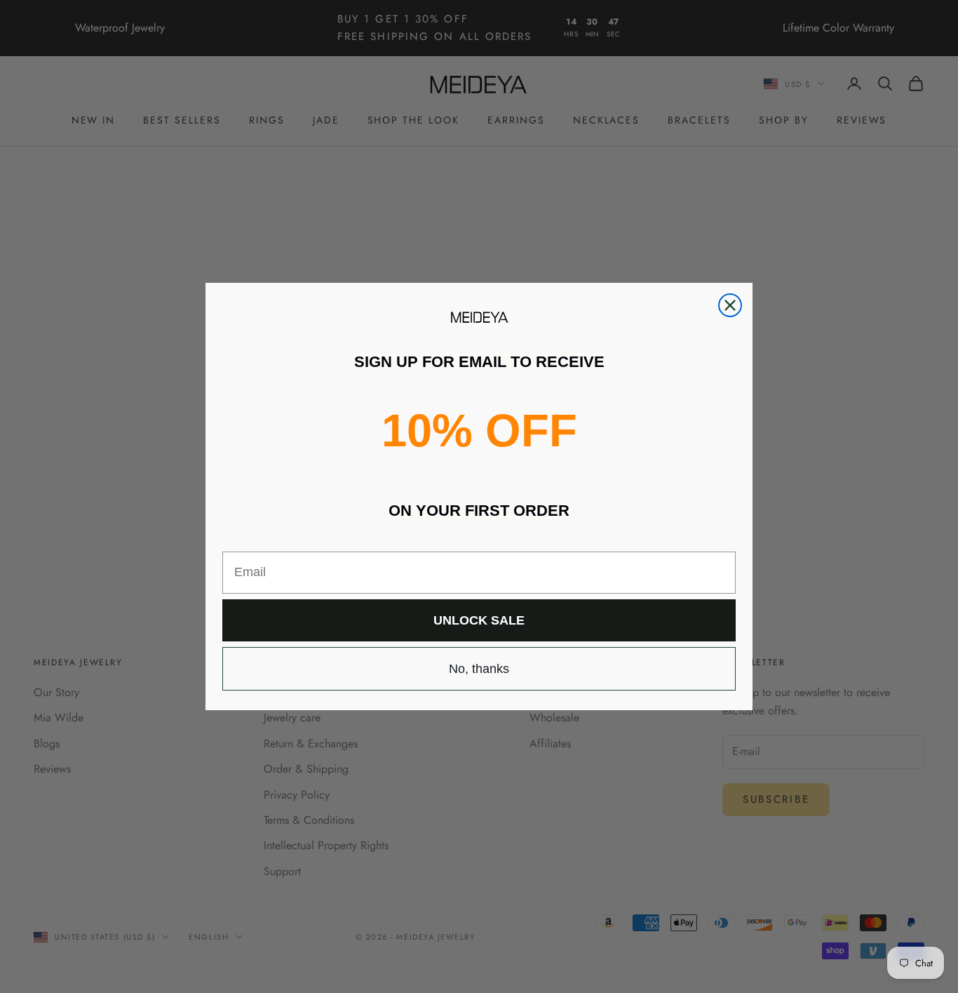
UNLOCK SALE (479, 620)
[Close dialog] (730, 305)
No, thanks (479, 669)
